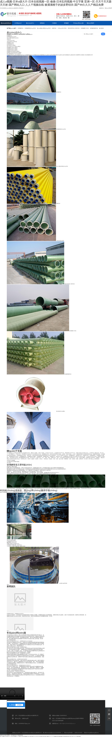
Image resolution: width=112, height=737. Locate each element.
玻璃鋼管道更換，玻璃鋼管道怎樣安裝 (15, 595)
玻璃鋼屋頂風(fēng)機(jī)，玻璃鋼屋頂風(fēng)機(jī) (21, 671)
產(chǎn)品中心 (30, 23)
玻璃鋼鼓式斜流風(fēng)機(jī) (13, 51)
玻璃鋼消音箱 (36, 54)
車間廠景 (66, 23)
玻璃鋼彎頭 (78, 54)
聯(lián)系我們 (108, 8)
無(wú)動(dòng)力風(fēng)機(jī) (22, 34)
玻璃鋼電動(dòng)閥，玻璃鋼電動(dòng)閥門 (20, 635)
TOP (109, 718)
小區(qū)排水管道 (61, 28)
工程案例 (54, 23)
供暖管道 (54, 28)
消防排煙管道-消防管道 (74, 28)
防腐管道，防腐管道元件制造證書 (17, 653)
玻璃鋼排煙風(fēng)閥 (11, 54)
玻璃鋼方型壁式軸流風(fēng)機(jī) (14, 52)
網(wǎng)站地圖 (68, 732)
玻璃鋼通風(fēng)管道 (30, 28)
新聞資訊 (42, 23)
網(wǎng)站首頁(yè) (6, 23)
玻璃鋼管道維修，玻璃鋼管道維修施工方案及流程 (17, 626)
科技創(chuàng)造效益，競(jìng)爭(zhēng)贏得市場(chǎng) (28, 490)
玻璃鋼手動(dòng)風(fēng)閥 (58, 54)
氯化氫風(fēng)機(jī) (11, 45)
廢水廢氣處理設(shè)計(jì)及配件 (14, 53)
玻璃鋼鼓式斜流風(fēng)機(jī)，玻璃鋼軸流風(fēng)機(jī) (22, 665)
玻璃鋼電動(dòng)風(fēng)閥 (45, 54)
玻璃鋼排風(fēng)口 (21, 54)
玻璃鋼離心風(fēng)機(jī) (12, 47)
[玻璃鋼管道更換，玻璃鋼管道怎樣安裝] (20, 594)
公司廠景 (13, 546)
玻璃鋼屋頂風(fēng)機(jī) (12, 50)
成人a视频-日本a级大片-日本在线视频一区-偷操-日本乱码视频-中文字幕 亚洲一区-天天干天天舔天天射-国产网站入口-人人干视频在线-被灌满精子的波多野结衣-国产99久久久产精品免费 (40, 736)
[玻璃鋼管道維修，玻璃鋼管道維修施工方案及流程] (20, 625)
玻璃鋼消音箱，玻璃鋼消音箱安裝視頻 (18, 641)
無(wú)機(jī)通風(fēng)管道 (44, 28)
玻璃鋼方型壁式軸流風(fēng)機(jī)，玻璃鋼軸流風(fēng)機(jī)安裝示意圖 (25, 659)
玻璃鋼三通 (83, 54)
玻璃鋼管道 (20, 28)
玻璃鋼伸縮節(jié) (29, 54)
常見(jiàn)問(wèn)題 (78, 23)
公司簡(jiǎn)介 (18, 23)
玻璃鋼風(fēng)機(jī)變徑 (70, 54)
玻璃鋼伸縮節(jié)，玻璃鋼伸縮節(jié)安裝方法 (20, 647)
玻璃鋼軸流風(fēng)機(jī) (12, 48)
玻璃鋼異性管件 (89, 54)
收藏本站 (101, 8)
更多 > (8, 584)
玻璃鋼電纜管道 (94, 28)
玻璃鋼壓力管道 (85, 28)
